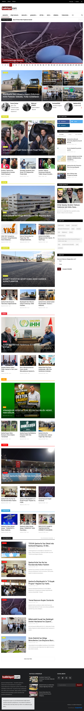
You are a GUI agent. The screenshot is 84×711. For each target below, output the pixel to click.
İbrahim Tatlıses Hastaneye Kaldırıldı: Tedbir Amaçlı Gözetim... (46, 174)
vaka (77, 246)
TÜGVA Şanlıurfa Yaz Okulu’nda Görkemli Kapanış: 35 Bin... (41, 546)
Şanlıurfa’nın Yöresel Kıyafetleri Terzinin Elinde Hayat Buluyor (28, 20)
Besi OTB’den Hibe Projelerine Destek (72, 176)
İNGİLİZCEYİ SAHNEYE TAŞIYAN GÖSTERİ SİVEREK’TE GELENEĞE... (46, 530)
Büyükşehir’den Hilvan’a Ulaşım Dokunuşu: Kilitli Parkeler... (27, 305)
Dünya (4, 315)
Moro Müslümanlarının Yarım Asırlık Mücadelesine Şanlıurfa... (27, 371)
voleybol (79, 231)
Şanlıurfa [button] (33, 15)
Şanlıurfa (5, 250)
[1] (82, 1)
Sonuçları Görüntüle (67, 271)
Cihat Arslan (61, 227)
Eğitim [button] (41, 15)
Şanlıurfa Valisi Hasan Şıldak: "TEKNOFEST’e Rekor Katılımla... (8, 530)
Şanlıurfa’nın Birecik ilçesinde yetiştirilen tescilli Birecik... (74, 142)
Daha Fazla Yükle (28, 661)
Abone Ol (79, 687)
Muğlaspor (64, 234)
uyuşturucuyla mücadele (68, 246)
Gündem (4, 447)
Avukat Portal (78, 710)
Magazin (4, 118)
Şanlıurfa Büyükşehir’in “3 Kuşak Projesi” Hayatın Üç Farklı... (27, 502)
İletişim (14, 1)
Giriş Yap (71, 1)
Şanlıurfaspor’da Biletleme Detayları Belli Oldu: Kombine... (28, 436)
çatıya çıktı (74, 227)
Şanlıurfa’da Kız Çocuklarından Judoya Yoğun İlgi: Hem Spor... (45, 436)
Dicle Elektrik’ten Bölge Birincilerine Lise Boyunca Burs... (41, 641)
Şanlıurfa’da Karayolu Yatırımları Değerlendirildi (8, 304)
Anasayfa (5, 15)
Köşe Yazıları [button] (14, 15)
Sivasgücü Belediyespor (63, 231)
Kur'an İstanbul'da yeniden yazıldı (74, 151)
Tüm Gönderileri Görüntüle (47, 540)
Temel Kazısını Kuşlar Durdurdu (45, 501)
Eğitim (4, 184)
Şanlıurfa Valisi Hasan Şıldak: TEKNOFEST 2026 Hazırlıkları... (27, 530)
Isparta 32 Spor (61, 237)
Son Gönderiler (6, 540)
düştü (73, 231)
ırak (59, 234)
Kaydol (77, 1)
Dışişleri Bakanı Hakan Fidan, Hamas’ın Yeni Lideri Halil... (9, 371)
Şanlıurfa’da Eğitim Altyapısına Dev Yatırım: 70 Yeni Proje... (46, 240)
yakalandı (60, 250)
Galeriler (4, 1)
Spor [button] (48, 15)
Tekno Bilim (5, 512)
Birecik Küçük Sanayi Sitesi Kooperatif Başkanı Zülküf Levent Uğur (69, 242)
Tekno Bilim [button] (65, 15)
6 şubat (67, 227)
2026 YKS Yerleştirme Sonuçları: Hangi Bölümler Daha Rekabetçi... (9, 240)
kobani (71, 234)
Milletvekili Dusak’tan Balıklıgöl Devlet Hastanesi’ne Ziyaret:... (40, 622)
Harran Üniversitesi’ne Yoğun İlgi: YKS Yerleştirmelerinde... (26, 240)
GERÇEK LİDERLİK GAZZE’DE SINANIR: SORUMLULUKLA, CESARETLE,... (74, 160)
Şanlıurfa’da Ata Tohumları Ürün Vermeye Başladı (74, 168)
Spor (3, 381)
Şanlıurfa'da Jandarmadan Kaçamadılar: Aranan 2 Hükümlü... (46, 305)
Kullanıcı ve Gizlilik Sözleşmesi (75, 706)
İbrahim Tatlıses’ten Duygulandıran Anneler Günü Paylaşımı (8, 174)
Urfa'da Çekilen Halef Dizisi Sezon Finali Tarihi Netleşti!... (69, 208)
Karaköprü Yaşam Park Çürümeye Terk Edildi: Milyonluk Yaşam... (46, 681)
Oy (59, 271)
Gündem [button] (55, 15)
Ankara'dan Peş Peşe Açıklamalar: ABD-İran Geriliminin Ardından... (45, 371)
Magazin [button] (24, 15)
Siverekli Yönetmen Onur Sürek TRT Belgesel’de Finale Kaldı (27, 174)
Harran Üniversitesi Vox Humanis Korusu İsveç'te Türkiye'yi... (45, 695)
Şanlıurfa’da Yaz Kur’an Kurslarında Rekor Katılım (8, 501)
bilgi (59, 246)
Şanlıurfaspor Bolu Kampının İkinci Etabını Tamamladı (8, 436)
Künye (9, 1)
